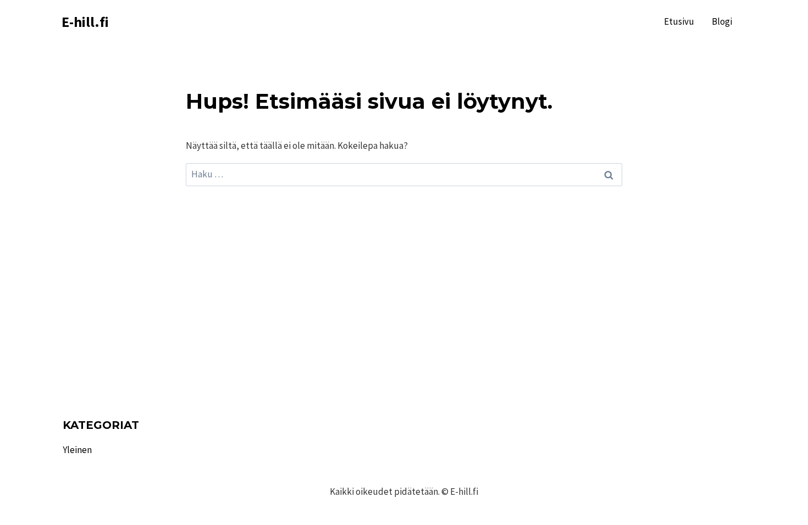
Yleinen (77, 450)
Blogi (722, 21)
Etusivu (679, 21)
